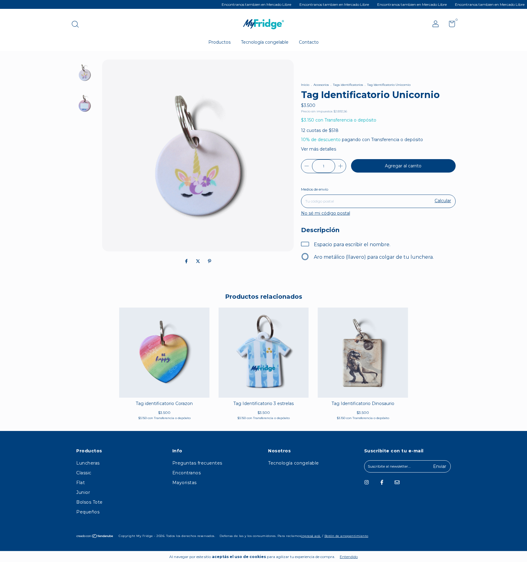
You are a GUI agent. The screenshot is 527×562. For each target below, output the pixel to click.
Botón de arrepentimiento (346, 536)
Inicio (305, 85)
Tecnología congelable (265, 42)
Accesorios (321, 85)
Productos (219, 42)
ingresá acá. (311, 536)
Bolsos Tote (89, 502)
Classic (83, 473)
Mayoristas (184, 482)
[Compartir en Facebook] (187, 261)
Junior (83, 492)
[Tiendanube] (95, 536)
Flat (80, 482)
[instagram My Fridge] (366, 482)
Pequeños (87, 512)
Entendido (349, 556)
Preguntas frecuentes (197, 463)
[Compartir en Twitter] (198, 261)
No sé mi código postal (325, 213)
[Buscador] (77, 25)
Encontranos (186, 473)
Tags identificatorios (348, 85)
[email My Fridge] (397, 482)
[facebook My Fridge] (381, 482)
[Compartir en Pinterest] (209, 261)
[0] (450, 25)
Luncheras (88, 463)
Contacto (309, 42)
